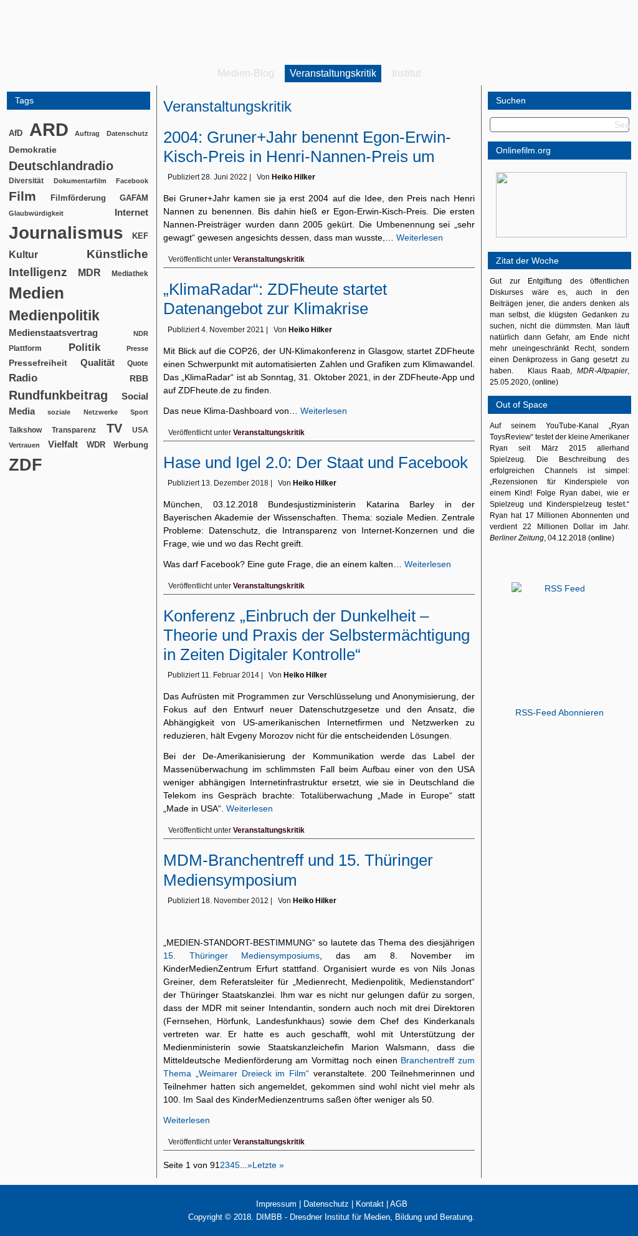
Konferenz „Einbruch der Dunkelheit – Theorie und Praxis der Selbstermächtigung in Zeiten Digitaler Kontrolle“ (316, 635)
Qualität (97, 362)
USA (140, 430)
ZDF (25, 464)
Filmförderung (78, 198)
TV (114, 428)
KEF (140, 236)
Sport (139, 412)
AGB (398, 1204)
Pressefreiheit (38, 363)
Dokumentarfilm (80, 180)
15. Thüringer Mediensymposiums (241, 956)
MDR (89, 272)
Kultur (23, 254)
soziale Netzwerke (82, 412)
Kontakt (370, 1204)
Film (22, 196)
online (545, 382)
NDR (140, 333)
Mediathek (130, 273)
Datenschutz (127, 133)
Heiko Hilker (293, 177)
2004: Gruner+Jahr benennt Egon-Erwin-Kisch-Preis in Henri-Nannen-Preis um (307, 147)
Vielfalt (63, 444)
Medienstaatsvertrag (53, 333)
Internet (131, 213)
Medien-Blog (245, 73)
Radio (23, 378)
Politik (84, 347)
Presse (137, 348)
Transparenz (74, 430)
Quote (137, 363)
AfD (15, 133)
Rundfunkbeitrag (58, 395)
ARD (49, 129)
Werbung (130, 444)
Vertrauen (24, 445)
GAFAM (134, 198)
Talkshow (25, 430)
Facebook (132, 180)
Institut (406, 73)
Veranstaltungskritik (333, 73)
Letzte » (268, 1165)
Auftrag (87, 133)
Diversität (26, 180)
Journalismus (66, 232)
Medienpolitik (54, 315)
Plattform (25, 348)
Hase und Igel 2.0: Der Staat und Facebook (315, 462)
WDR (96, 444)
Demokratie (33, 150)
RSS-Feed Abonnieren (559, 712)
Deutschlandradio (61, 166)
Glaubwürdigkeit (36, 213)
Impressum (276, 1204)
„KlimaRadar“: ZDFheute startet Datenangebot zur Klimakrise (275, 299)
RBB (139, 378)
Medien (36, 293)
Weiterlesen (419, 237)
